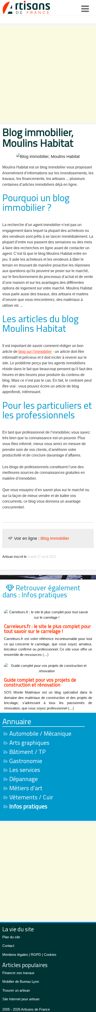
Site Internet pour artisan (20, 999)
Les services (24, 769)
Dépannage (23, 778)
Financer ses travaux (18, 973)
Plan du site (11, 937)
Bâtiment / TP (27, 751)
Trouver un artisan (16, 990)
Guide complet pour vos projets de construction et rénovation (40, 682)
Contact (8, 946)
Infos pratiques (28, 806)
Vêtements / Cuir (31, 797)
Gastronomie (25, 760)
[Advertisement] (48, 74)
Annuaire (16, 721)
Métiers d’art (25, 788)
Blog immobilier (55, 538)
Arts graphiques (29, 742)
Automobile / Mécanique (40, 733)
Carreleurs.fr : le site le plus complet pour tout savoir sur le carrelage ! (47, 628)
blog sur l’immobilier (35, 351)
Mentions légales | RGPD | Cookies (29, 955)
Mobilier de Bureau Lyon (20, 981)
